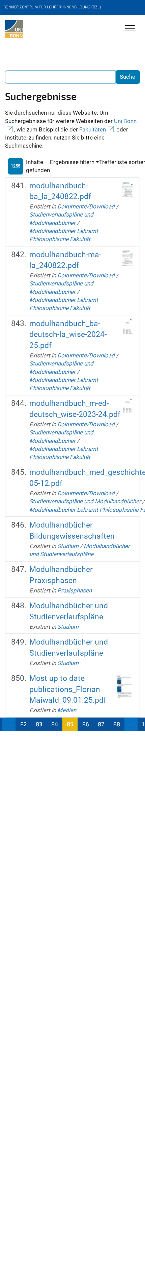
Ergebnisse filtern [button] (72, 162)
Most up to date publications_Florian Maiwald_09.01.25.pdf (67, 689)
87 (101, 724)
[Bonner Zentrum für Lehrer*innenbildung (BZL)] (14, 29)
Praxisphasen (74, 590)
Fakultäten (92, 129)
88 (116, 724)
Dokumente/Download (86, 206)
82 (23, 724)
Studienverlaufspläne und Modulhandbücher (85, 501)
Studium (68, 546)
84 (54, 724)
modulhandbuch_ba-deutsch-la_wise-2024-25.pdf (68, 334)
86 (85, 724)
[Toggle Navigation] (130, 29)
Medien (66, 710)
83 (39, 724)
